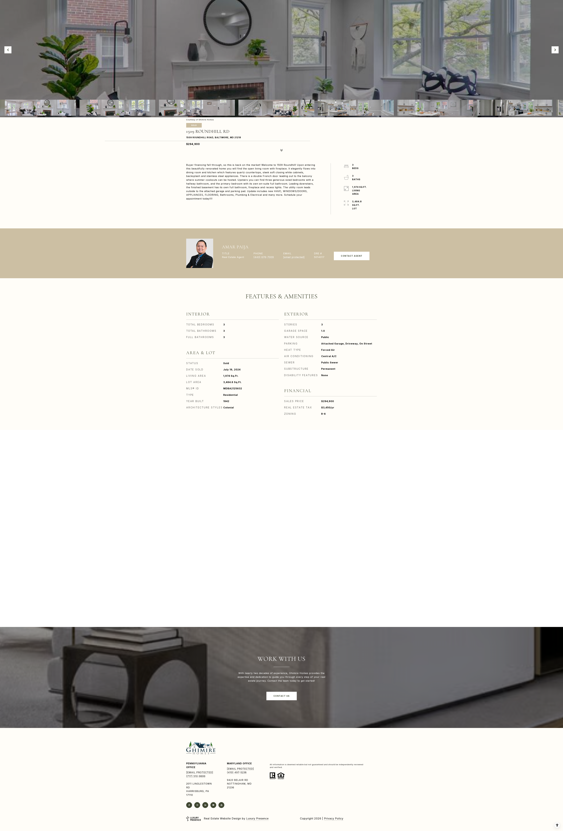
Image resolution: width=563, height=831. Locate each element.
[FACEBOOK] (189, 805)
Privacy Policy (333, 818)
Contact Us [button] (281, 696)
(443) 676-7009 (263, 257)
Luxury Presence (257, 818)
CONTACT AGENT (351, 256)
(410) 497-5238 (237, 772)
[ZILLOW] (221, 805)
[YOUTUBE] (213, 805)
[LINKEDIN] (205, 805)
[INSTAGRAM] (197, 805)
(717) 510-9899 (195, 776)
